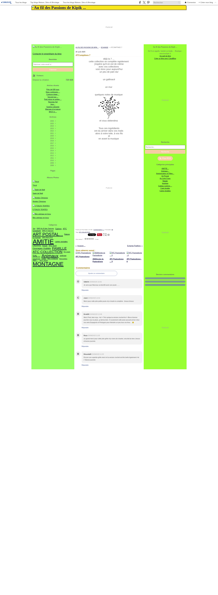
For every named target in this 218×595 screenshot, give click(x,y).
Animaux (50, 256)
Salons (58, 229)
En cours (67, 252)
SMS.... (35, 260)
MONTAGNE (48, 264)
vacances (36, 259)
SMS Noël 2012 (47, 237)
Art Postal (165, 176)
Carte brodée (165, 188)
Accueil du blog (165, 56)
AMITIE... (165, 169)
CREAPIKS (37, 246)
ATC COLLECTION (47, 252)
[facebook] (140, 2)
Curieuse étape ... (52, 94)
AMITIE (43, 241)
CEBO (44, 259)
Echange (37, 237)
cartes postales (61, 242)
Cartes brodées (165, 191)
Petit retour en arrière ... (53, 99)
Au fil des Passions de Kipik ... (87, 47)
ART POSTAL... (48, 234)
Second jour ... (53, 97)
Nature (67, 234)
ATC (65, 229)
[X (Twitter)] (144, 2)
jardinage (63, 256)
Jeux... (52, 104)
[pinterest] (148, 2)
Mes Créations (52, 259)
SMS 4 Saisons (47, 231)
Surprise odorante (52, 107)
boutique (165, 183)
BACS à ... (53, 112)
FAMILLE (59, 248)
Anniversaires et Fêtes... (165, 173)
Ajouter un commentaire (96, 273)
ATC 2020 (53, 246)
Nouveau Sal (53, 102)
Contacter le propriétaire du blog (47, 54)
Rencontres (63, 259)
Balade (44, 246)
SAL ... (36, 256)
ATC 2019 (44, 261)
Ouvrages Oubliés (42, 248)
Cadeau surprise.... (165, 186)
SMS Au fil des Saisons (45, 228)
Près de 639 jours (52, 89)
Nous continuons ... (53, 92)
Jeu (34, 228)
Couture (37, 231)
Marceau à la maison (53, 109)
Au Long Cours (165, 178)
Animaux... (165, 171)
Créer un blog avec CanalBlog (165, 58)
